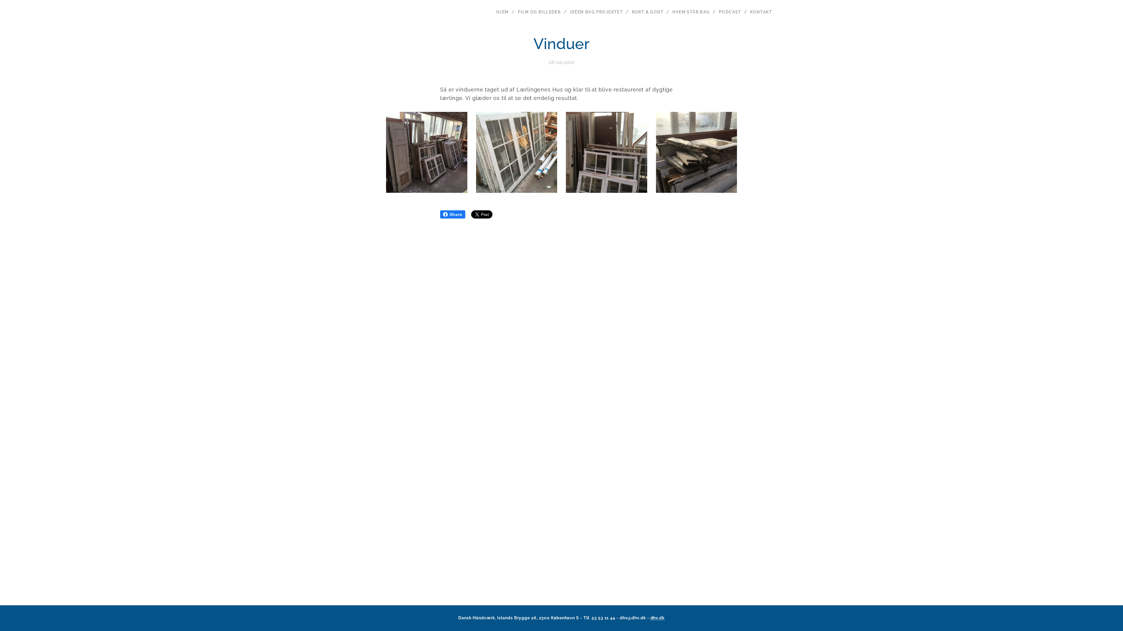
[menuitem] (505, 12)
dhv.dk (657, 618)
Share (455, 214)
